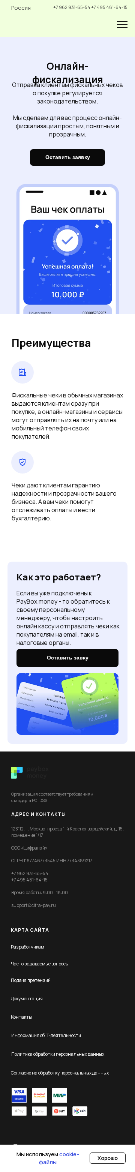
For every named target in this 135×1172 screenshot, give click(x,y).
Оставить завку (67, 658)
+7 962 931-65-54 (29, 873)
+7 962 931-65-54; (72, 7)
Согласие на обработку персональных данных (60, 1073)
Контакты (21, 1017)
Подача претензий (31, 980)
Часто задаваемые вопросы (40, 964)
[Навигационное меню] (122, 24)
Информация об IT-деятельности (46, 1035)
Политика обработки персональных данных (57, 1054)
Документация (27, 998)
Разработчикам (27, 947)
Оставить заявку (67, 157)
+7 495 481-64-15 (109, 7)
